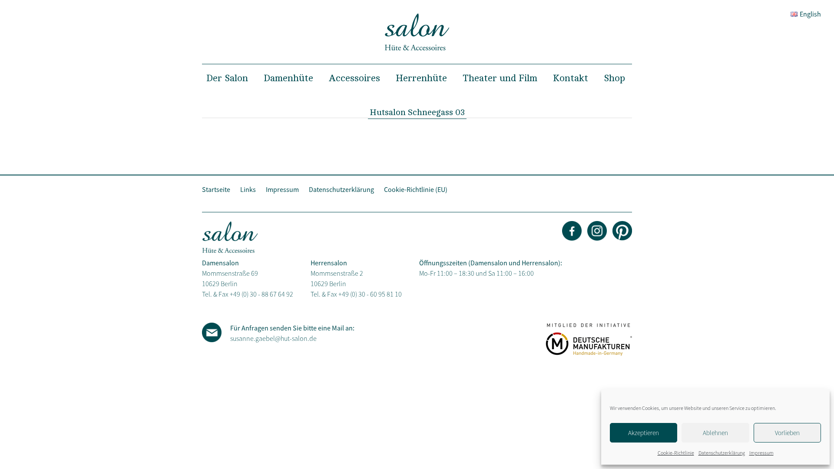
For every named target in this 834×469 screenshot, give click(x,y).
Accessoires (354, 78)
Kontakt (570, 78)
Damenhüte (288, 78)
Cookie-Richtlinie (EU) (415, 189)
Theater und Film (500, 78)
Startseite (216, 189)
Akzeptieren (643, 433)
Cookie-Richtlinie (676, 452)
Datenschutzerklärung (721, 452)
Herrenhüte (421, 78)
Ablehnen (715, 433)
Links (248, 189)
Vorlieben (787, 433)
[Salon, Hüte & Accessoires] (417, 48)
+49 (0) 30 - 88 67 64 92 (261, 294)
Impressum (761, 452)
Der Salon (227, 78)
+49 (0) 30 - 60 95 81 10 (370, 294)
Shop (614, 78)
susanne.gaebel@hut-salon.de (273, 338)
